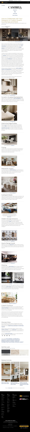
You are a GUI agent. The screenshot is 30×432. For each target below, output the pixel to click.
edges (5, 125)
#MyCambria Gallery (8, 333)
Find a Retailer (8, 399)
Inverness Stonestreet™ (18, 41)
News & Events (2, 399)
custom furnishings (4, 307)
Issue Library (15, 15)
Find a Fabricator (14, 406)
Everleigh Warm (12, 121)
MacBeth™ (13, 145)
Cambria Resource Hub (14, 397)
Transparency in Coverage (6, 427)
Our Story (2, 402)
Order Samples (15, 0)
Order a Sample (8, 408)
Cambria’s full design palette (6, 69)
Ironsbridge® (13, 166)
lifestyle (4, 55)
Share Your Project (2, 417)
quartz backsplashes (17, 98)
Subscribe (15, 13)
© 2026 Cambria (10, 424)
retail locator (14, 329)
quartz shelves (11, 266)
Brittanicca (13, 241)
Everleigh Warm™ (13, 95)
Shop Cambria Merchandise (8, 411)
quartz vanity (8, 286)
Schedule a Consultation (8, 405)
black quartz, (18, 339)
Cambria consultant (4, 329)
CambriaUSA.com (11, 0)
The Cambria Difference (2, 404)
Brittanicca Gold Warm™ (13, 303)
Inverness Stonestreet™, (11, 339)
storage (10, 221)
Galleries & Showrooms (8, 401)
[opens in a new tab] (5, 27)
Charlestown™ (13, 263)
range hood (12, 244)
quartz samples (19, 68)
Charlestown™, (4, 339)
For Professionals (19, 0)
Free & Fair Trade (2, 397)
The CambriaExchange (14, 400)
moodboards (9, 58)
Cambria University (2, 411)
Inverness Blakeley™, (9, 338)
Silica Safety (14, 404)
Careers (2, 400)
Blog (15, 11)
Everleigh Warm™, (16, 338)
